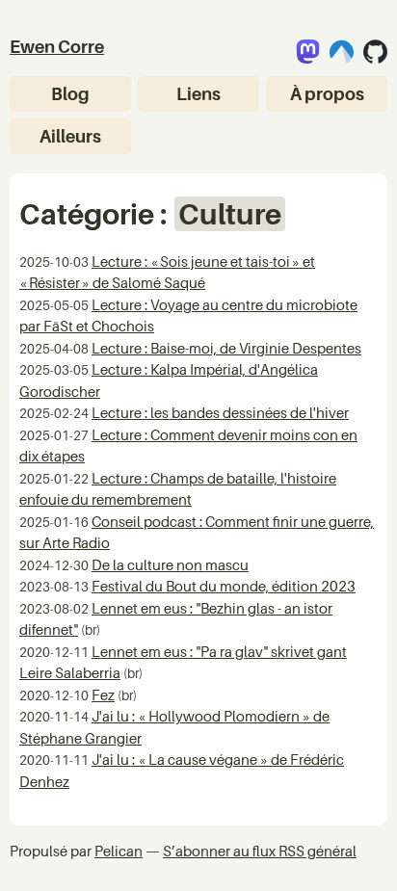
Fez (103, 694)
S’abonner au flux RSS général (260, 850)
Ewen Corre (57, 47)
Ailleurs (70, 136)
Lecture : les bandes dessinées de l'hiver (220, 412)
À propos (327, 94)
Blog (70, 94)
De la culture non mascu (170, 564)
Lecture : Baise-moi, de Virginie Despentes (226, 347)
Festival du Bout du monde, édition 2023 (224, 585)
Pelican (118, 850)
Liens (198, 94)
